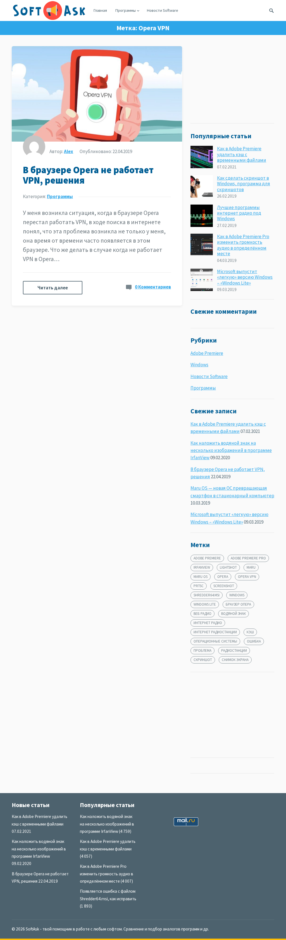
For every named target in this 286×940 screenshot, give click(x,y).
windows (236, 595)
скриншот (203, 659)
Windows (199, 365)
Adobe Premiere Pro (248, 558)
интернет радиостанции (215, 632)
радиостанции (234, 650)
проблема (202, 650)
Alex (68, 151)
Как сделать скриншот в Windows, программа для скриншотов (243, 184)
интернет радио (208, 622)
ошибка (254, 641)
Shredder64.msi (207, 595)
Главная (100, 10)
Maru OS (201, 576)
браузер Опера (238, 604)
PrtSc (199, 585)
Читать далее (52, 288)
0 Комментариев (153, 287)
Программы (125, 10)
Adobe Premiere (206, 353)
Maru (251, 567)
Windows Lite (205, 604)
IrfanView (202, 567)
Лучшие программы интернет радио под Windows (239, 213)
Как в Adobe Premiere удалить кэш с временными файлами (241, 154)
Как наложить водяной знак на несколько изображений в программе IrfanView (231, 450)
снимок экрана (235, 659)
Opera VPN (247, 576)
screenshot (223, 585)
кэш (250, 632)
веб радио (202, 613)
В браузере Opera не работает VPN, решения (88, 175)
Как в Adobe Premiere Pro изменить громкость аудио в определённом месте (243, 245)
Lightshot (228, 567)
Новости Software (162, 10)
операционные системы (215, 641)
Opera (222, 576)
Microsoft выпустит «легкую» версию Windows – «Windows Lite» (245, 277)
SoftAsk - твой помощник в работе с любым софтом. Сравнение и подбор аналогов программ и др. (117, 929)
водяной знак (233, 613)
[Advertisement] (232, 81)
